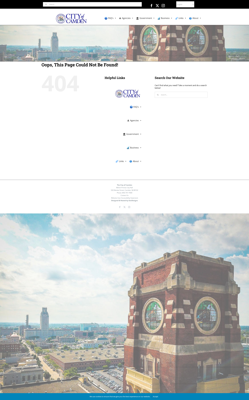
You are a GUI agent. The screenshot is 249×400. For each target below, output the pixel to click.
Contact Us (125, 195)
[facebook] (151, 5)
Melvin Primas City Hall (124, 187)
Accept (155, 396)
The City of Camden (124, 185)
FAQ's (110, 18)
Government (146, 18)
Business (165, 18)
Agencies (126, 18)
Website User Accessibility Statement (124, 198)
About (195, 18)
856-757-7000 (127, 193)
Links (181, 18)
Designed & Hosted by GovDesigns (124, 200)
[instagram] (163, 5)
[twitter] (157, 5)
